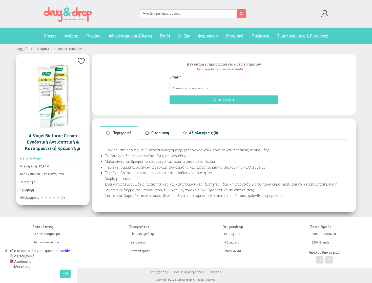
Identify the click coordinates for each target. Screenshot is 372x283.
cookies (65, 251)
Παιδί (165, 36)
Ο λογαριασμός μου (47, 234)
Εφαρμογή (27, 190)
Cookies (215, 272)
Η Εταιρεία (231, 242)
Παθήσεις (260, 36)
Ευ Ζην (184, 36)
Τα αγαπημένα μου (46, 242)
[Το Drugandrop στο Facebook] (319, 260)
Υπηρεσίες (138, 242)
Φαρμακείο (208, 36)
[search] (241, 13)
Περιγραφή (27, 182)
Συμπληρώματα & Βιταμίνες (302, 36)
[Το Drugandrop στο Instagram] (329, 260)
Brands (50, 36)
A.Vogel (36, 158)
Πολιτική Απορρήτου (189, 272)
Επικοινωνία (232, 251)
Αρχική (22, 49)
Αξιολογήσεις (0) (203, 133)
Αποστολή (223, 99)
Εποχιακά (234, 36)
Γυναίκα (93, 36)
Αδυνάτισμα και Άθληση (130, 36)
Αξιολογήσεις (42, 197)
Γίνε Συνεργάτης (143, 234)
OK (65, 274)
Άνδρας (71, 36)
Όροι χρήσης (159, 272)
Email (175, 77)
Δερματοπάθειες (70, 49)
